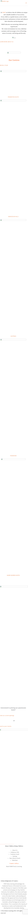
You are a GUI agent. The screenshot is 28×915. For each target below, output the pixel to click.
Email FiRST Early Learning (14, 866)
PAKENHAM (13, 455)
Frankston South (14, 854)
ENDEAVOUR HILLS (13, 216)
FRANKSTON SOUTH (13, 97)
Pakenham (15, 860)
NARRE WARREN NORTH (13, 575)
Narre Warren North (14, 858)
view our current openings (7, 715)
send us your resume (5, 726)
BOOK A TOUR (4, 65)
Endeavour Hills (15, 852)
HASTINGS (13, 336)
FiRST (4, 12)
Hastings (15, 856)
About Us (14, 850)
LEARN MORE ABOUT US (6, 41)
